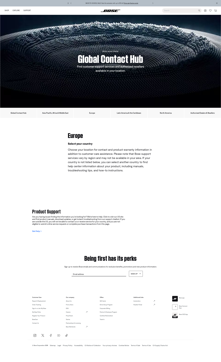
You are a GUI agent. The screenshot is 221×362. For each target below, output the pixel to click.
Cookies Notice (124, 345)
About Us (68, 301)
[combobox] (182, 10)
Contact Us (35, 323)
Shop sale (127, 3)
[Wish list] (210, 10)
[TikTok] (66, 335)
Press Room (69, 316)
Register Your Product (38, 316)
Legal (59, 345)
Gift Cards (103, 301)
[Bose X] (42, 335)
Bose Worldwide (70, 327)
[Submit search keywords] (199, 10)
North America (166, 113)
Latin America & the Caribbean (129, 113)
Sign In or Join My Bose (39, 308)
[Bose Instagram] (34, 335)
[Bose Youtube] (58, 335)
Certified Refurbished (106, 316)
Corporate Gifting (105, 308)
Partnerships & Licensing (73, 323)
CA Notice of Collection (93, 345)
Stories (68, 319)
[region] (112, 3)
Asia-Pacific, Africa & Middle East (55, 113)
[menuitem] (8, 10)
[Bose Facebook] (50, 335)
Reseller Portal (138, 305)
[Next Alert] (153, 3)
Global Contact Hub (18, 113)
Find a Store (69, 305)
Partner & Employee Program (108, 312)
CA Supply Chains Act (160, 345)
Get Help (36, 231)
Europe (92, 113)
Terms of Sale (135, 345)
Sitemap (53, 345)
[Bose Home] (110, 10)
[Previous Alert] (71, 3)
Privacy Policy (67, 345)
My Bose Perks (36, 312)
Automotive (137, 301)
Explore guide (134, 3)
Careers (68, 312)
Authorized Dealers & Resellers (202, 113)
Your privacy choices (110, 345)
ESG (67, 308)
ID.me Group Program (106, 305)
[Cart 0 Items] (215, 10)
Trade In (102, 319)
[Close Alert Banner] (217, 3)
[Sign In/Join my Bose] (205, 10)
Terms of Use (146, 345)
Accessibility (78, 345)
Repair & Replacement (39, 301)
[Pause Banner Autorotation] (68, 3)
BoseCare (35, 319)
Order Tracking (36, 305)
